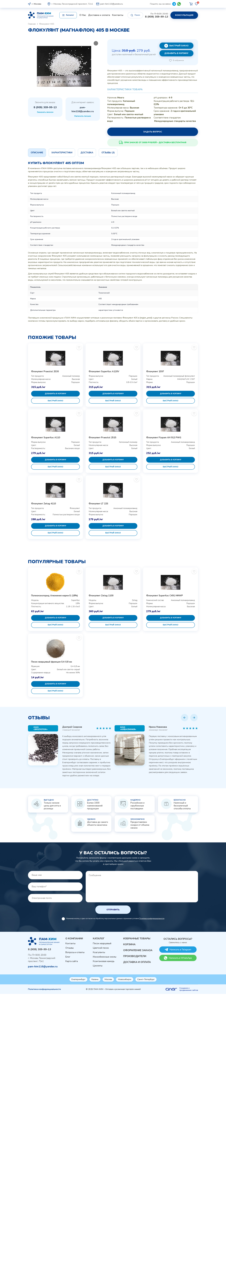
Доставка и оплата (99, 15)
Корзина (129, 944)
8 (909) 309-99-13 (156, 16)
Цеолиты (97, 965)
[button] (68, 15)
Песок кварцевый (102, 943)
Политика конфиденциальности (44, 989)
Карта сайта (71, 961)
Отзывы (69, 947)
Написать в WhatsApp (180, 957)
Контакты (117, 15)
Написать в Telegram (180, 949)
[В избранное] (79, 347)
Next (194, 717)
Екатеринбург (78, 979)
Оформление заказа (137, 950)
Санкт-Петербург (146, 979)
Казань (94, 979)
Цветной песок (101, 947)
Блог (67, 956)
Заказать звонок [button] (45, 112)
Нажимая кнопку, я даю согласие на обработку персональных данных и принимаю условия (115, 918)
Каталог (98, 938)
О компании (74, 938)
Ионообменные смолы (104, 956)
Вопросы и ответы (74, 952)
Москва (108, 979)
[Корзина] (191, 3)
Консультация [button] (184, 15)
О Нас (82, 15)
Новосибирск (124, 979)
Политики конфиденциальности (151, 918)
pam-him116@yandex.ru (111, 3)
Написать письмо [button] (82, 116)
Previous (184, 717)
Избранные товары (136, 938)
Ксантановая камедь (103, 961)
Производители (134, 956)
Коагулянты (99, 952)
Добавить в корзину (176, 53)
